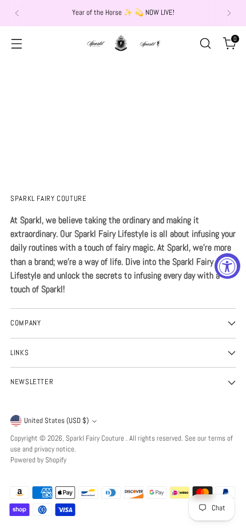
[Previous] (17, 13)
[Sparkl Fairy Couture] (123, 43)
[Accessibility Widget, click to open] (227, 266)
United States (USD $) (56, 420)
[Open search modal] (205, 43)
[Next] (228, 13)
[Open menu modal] (16, 43)
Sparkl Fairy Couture (96, 438)
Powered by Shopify (38, 460)
